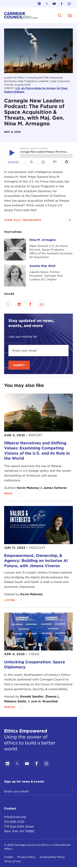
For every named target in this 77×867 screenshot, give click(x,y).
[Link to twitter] (46, 3)
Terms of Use (12, 861)
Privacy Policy (26, 856)
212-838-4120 (14, 821)
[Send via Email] (41, 304)
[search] (59, 15)
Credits (8, 856)
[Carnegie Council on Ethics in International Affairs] (21, 15)
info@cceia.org (15, 817)
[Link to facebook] (61, 3)
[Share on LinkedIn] (19, 304)
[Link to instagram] (69, 3)
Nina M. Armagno (42, 240)
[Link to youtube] (54, 3)
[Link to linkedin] (39, 3)
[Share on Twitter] (8, 304)
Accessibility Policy (52, 856)
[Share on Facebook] (30, 304)
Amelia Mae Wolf (42, 266)
